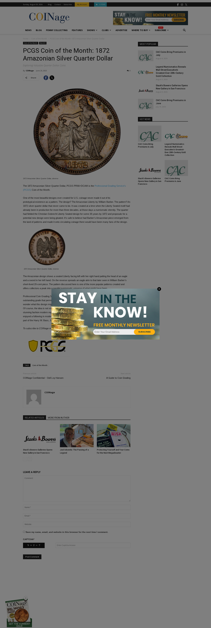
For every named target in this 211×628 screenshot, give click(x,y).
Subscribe (144, 332)
